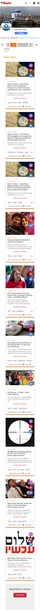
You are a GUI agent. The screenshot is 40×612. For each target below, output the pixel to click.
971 (21, 364)
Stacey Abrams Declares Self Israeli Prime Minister (18, 241)
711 (21, 525)
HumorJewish (22, 521)
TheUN (28, 469)
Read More (20, 595)
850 (21, 412)
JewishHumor (23, 408)
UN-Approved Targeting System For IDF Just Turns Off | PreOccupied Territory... (19, 454)
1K (21, 473)
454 (21, 206)
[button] (26, 3)
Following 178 (34, 38)
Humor (13, 45)
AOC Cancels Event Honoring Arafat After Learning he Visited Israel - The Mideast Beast (19, 295)
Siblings (29, 360)
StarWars (25, 102)
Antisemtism (12, 152)
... (32, 152)
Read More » (20, 70)
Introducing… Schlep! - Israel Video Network (18, 393)
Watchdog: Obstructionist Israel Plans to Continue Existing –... (19, 559)
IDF (19, 469)
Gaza (9, 469)
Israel (15, 102)
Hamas (14, 521)
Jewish (20, 202)
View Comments (21, 98)
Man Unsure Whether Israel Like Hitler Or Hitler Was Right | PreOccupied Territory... (19, 505)
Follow (21, 33)
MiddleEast (20, 311)
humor (10, 408)
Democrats (20, 152)
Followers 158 (23, 38)
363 (21, 156)
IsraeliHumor (21, 360)
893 (21, 315)
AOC (9, 311)
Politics (20, 256)
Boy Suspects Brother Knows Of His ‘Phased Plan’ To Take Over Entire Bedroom (19, 345)
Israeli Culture (23, 45)
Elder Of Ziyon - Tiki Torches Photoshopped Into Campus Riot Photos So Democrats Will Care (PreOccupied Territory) (19, 137)
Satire (19, 102)
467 (21, 260)
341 (21, 106)
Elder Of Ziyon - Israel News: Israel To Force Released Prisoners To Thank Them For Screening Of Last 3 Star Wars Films (18, 88)
